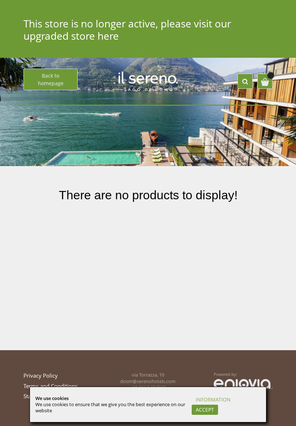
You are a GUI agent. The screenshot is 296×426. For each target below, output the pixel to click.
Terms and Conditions (50, 386)
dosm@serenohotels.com (147, 381)
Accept (205, 409)
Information (213, 399)
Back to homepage (51, 79)
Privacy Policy (40, 375)
